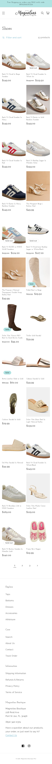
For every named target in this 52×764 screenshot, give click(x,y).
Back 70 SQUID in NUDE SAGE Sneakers (12, 248)
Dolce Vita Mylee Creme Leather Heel (35, 507)
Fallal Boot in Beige (33, 290)
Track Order (11, 656)
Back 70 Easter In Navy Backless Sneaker (11, 205)
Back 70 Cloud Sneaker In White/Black (36, 464)
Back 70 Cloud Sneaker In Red (12, 162)
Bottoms (10, 600)
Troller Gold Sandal (33, 335)
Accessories (11, 613)
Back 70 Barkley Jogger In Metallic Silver (36, 162)
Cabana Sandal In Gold (35, 379)
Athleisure (10, 619)
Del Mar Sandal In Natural (12, 463)
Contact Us (11, 735)
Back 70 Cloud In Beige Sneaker (11, 75)
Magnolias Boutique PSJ (28, 758)
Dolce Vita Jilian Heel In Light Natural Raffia (35, 421)
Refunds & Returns (15, 680)
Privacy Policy (12, 686)
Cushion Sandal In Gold (11, 419)
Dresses (9, 607)
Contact (9, 649)
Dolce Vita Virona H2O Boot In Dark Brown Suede (12, 337)
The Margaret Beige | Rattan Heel (34, 205)
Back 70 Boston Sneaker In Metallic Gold (12, 550)
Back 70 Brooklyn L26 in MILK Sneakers (11, 507)
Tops (8, 594)
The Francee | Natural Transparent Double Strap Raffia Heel (12, 292)
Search (9, 637)
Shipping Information (16, 673)
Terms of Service (14, 692)
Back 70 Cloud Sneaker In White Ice (36, 75)
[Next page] (37, 566)
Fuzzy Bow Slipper (33, 549)
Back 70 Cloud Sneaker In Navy (12, 119)
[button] (3, 13)
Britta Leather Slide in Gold (12, 379)
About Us (10, 643)
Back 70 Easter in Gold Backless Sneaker (35, 119)
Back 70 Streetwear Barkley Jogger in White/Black (36, 248)
